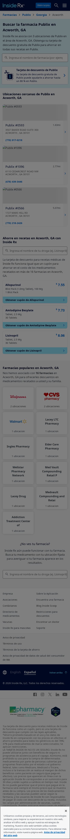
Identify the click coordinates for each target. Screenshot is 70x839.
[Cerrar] (66, 811)
